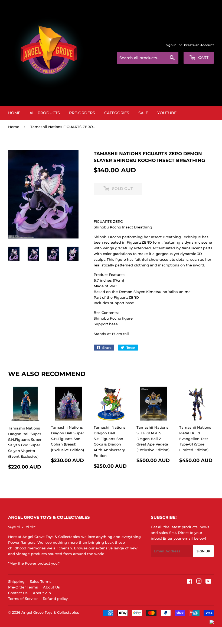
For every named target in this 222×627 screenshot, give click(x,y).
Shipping (16, 581)
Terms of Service (23, 598)
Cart (202, 57)
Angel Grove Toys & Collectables (50, 612)
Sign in (171, 45)
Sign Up (203, 551)
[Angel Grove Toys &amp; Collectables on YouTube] (208, 582)
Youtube (167, 112)
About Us (51, 587)
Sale (143, 112)
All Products (45, 112)
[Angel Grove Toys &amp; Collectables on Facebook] (189, 582)
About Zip (42, 593)
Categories (116, 112)
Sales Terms (40, 581)
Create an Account (199, 45)
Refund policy (55, 598)
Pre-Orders (82, 112)
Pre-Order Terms (23, 587)
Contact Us (18, 593)
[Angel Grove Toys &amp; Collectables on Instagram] (199, 582)
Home (14, 112)
